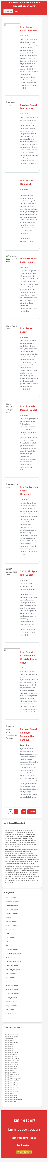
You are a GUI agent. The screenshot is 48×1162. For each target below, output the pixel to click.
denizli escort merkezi (12, 1080)
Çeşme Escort (10, 934)
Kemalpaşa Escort (12, 970)
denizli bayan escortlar (12, 1074)
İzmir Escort (24, 36)
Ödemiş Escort (11, 998)
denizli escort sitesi (11, 1068)
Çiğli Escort (10, 938)
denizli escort (9, 1041)
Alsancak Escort (12, 902)
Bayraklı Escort (11, 914)
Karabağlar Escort (13, 962)
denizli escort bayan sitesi (13, 1099)
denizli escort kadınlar (12, 1058)
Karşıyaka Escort (12, 966)
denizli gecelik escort (12, 1060)
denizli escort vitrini (11, 1097)
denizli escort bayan (11, 1035)
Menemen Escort (12, 990)
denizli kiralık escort (11, 1064)
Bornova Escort (25, 745)
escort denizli (9, 1039)
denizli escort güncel (11, 1084)
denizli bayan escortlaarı (13, 1078)
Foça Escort (10, 946)
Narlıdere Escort (12, 994)
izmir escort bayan (24, 1129)
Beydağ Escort (11, 922)
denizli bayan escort (11, 1037)
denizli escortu (9, 1050)
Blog (17, 11)
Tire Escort (10, 1010)
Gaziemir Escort (11, 950)
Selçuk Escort (11, 1006)
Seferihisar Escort (12, 1002)
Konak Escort (10, 982)
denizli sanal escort (11, 1054)
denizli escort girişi (11, 1082)
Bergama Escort (11, 918)
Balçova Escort (11, 906)
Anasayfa (8, 11)
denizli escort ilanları (11, 1052)
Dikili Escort (10, 942)
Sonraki (32, 812)
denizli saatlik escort (11, 1062)
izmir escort (24, 1120)
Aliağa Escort (11, 898)
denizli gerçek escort (11, 1095)
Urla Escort (10, 1018)
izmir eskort (24, 1145)
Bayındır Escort (11, 910)
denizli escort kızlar (11, 1056)
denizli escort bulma (11, 1088)
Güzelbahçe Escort (13, 954)
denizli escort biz (10, 1101)
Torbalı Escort (11, 1014)
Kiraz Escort (10, 974)
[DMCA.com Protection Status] (24, 1153)
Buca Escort (24, 267)
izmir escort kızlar (24, 1137)
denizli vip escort (10, 1072)
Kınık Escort (10, 978)
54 (24, 812)
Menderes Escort (12, 986)
